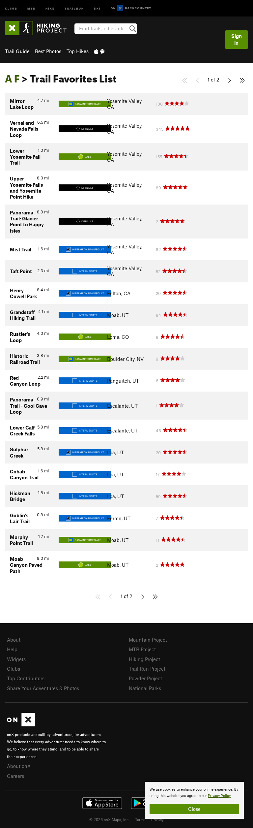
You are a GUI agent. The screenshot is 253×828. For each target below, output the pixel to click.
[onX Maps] (21, 724)
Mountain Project (148, 640)
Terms (140, 819)
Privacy (157, 819)
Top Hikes (78, 51)
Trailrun (74, 8)
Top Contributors (25, 678)
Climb (11, 8)
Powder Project (145, 678)
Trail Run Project (147, 669)
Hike (50, 8)
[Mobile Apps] (99, 51)
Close (194, 809)
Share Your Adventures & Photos (43, 688)
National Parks (145, 688)
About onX (19, 766)
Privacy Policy (219, 796)
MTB (31, 8)
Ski (97, 8)
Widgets (16, 659)
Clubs (13, 669)
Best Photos (48, 51)
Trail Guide (17, 51)
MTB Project (142, 649)
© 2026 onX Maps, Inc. (109, 819)
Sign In (236, 39)
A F (12, 77)
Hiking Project (144, 659)
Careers (15, 776)
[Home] (39, 28)
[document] (194, 800)
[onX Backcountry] (131, 8)
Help (12, 649)
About (13, 640)
